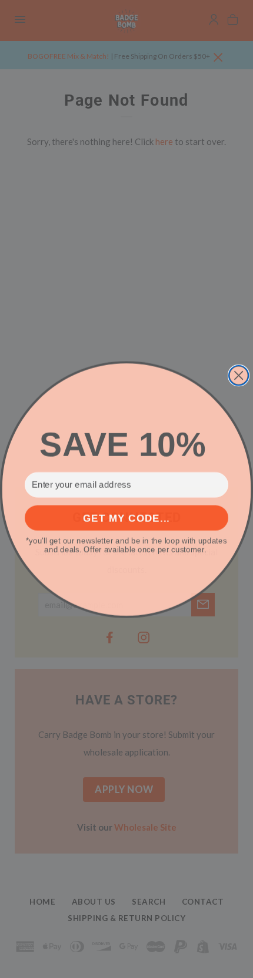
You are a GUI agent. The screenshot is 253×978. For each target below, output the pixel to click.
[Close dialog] (238, 375)
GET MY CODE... (126, 517)
